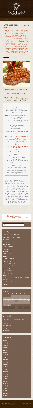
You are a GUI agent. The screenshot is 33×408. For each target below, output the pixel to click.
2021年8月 (5, 347)
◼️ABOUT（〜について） (9, 258)
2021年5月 (5, 355)
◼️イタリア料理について (9, 263)
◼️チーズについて (7, 268)
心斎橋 (7, 49)
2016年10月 (5, 393)
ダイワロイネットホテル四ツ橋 (12, 36)
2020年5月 (5, 362)
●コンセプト (6, 242)
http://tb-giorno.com (18, 125)
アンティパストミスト (12, 33)
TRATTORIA (20, 32)
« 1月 (9, 307)
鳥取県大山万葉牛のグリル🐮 (20, 218)
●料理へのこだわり (7, 254)
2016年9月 (5, 395)
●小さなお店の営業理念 (8, 246)
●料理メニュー (6, 256)
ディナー (22, 36)
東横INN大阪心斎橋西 (22, 49)
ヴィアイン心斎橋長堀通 (18, 41)
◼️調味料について (7, 273)
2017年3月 (5, 381)
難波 (20, 53)
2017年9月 (5, 374)
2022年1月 (5, 343)
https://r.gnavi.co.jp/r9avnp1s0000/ (17, 151)
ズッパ (25, 35)
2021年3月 (5, 357)
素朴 (20, 51)
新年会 (15, 49)
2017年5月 (5, 378)
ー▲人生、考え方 (7, 282)
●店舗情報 (5, 251)
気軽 (9, 51)
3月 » (24, 307)
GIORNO (16, 32)
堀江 (19, 45)
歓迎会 (6, 51)
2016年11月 (5, 390)
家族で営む (14, 48)
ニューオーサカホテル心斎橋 (15, 38)
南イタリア (17, 43)
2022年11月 (5, 340)
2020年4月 (5, 364)
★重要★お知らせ (7, 275)
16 (16, 300)
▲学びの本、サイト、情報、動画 (11, 235)
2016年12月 (5, 388)
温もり (12, 51)
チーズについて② (7, 328)
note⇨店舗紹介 (6, 330)
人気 (25, 41)
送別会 (17, 53)
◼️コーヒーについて (8, 266)
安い (23, 46)
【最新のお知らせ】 (8, 323)
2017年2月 (5, 383)
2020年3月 (5, 367)
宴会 (26, 46)
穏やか (16, 51)
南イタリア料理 (10, 45)
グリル (14, 35)
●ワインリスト (6, 244)
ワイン (10, 41)
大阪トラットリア (10, 46)
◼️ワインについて (7, 270)
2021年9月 (5, 345)
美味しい (23, 51)
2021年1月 (5, 359)
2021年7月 (5, 350)
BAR (13, 32)
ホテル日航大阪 (18, 40)
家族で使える (8, 48)
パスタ (12, 40)
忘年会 (11, 49)
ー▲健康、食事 (7, 284)
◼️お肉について (7, 261)
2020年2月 (5, 369)
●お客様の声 (6, 239)
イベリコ (10, 35)
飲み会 (23, 53)
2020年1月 (5, 371)
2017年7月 (5, 376)
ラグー (24, 40)
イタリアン (21, 33)
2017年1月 (5, 386)
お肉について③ (7, 325)
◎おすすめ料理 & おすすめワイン (11, 237)
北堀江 (12, 43)
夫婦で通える (18, 46)
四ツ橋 (15, 45)
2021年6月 (5, 352)
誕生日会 (13, 53)
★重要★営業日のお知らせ (12, 216)
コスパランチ (20, 35)
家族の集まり (20, 48)
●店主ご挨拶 (6, 249)
